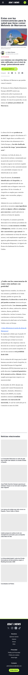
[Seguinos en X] (25, 2)
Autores (14, 639)
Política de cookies (14, 655)
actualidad (5, 57)
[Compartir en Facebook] (22, 73)
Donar (14, 641)
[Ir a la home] (14, 2)
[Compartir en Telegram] (12, 73)
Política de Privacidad (14, 652)
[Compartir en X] (15, 73)
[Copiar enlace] (19, 73)
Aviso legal (14, 657)
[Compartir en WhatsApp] (8, 73)
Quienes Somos (14, 636)
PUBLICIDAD (14, 670)
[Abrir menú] (3, 2)
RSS (14, 644)
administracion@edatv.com (14, 666)
